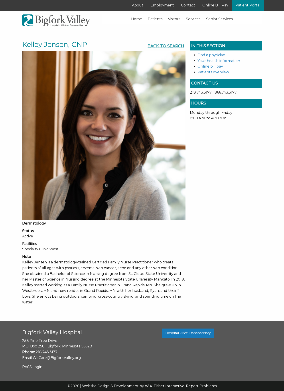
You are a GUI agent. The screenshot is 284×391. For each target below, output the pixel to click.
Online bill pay (210, 66)
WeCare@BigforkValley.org (57, 358)
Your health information (218, 61)
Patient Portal (247, 5)
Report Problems (201, 386)
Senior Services (219, 19)
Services (193, 19)
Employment (162, 5)
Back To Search (166, 46)
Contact (188, 5)
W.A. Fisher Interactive (164, 386)
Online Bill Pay (215, 5)
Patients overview (213, 72)
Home (136, 19)
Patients (155, 19)
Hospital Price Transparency (188, 333)
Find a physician (211, 55)
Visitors (174, 19)
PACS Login (32, 367)
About (137, 5)
